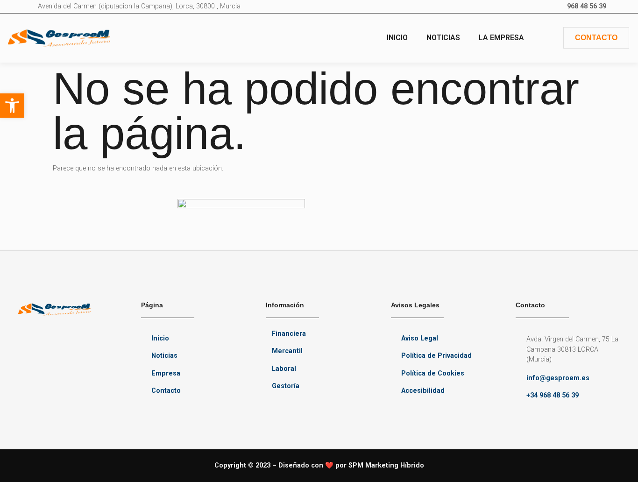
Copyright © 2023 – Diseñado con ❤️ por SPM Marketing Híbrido (319, 465)
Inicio (397, 37)
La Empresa (501, 37)
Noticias (443, 37)
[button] (12, 105)
